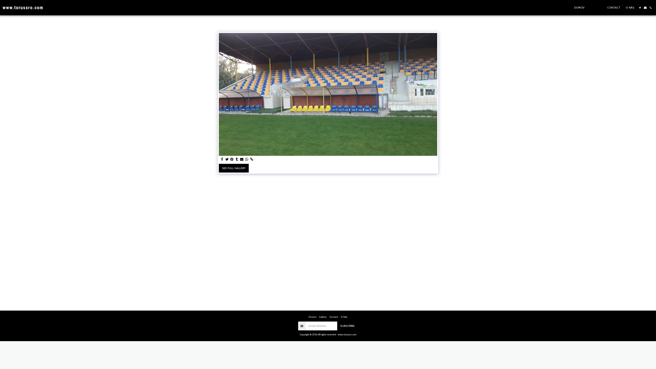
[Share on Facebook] (222, 159)
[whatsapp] (247, 159)
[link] (252, 159)
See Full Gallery (233, 168)
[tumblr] (237, 159)
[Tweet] (227, 159)
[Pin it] (232, 159)
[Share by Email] (242, 159)
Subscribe (347, 325)
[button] (639, 7)
